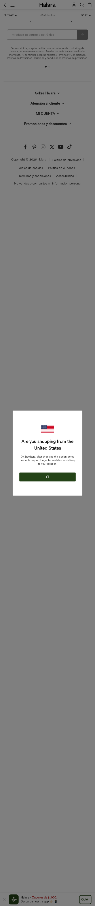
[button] (47, 428)
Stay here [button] (30, 456)
